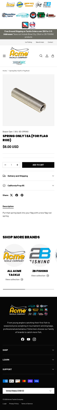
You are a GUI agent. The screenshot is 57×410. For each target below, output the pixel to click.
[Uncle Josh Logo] (41, 15)
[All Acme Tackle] (14, 255)
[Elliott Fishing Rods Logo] (38, 4)
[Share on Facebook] (16, 195)
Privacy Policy (14, 403)
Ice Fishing (28, 42)
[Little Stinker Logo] (50, 15)
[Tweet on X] (11, 195)
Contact (50, 42)
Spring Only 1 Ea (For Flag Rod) (19, 71)
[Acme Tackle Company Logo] (10, 4)
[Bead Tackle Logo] (25, 25)
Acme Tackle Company (15, 399)
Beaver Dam (8, 131)
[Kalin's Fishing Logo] (20, 4)
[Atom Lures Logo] (32, 25)
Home (5, 71)
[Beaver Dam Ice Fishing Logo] (33, 15)
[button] (53, 56)
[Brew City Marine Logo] (29, 4)
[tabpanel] (28, 214)
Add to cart (38, 165)
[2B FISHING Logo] (47, 4)
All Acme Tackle (14, 273)
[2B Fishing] (40, 255)
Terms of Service (27, 403)
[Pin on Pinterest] (22, 195)
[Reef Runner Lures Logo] (22, 15)
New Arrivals (40, 42)
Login (4, 403)
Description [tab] (8, 206)
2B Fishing (40, 271)
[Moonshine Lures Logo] (8, 15)
